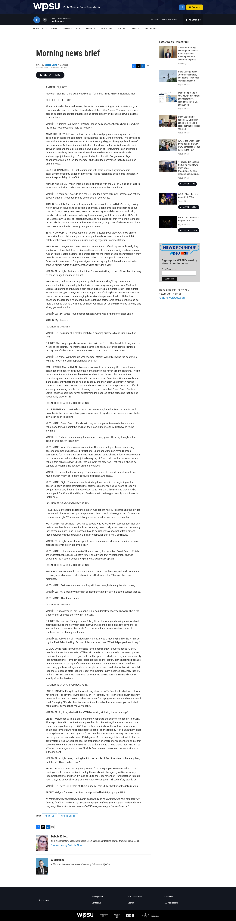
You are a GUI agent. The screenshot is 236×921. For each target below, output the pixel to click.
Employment (97, 897)
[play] (37, 19)
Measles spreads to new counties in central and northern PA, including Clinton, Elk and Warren (189, 98)
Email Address (169, 269)
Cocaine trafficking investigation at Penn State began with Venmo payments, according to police (188, 53)
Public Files (168, 897)
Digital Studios (71, 28)
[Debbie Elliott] (42, 843)
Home (36, 28)
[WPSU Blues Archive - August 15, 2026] (168, 199)
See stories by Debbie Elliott (67, 845)
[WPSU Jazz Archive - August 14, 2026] (168, 222)
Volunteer (151, 28)
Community (89, 28)
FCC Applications (171, 903)
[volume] (45, 20)
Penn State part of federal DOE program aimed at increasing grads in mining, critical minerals (189, 123)
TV (43, 28)
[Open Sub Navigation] (47, 28)
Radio (54, 28)
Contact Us (96, 903)
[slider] (49, 19)
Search (131, 903)
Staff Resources (135, 897)
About (121, 28)
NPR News (49, 816)
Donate (195, 7)
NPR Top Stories (68, 816)
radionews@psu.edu (172, 297)
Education (106, 28)
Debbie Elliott (51, 64)
